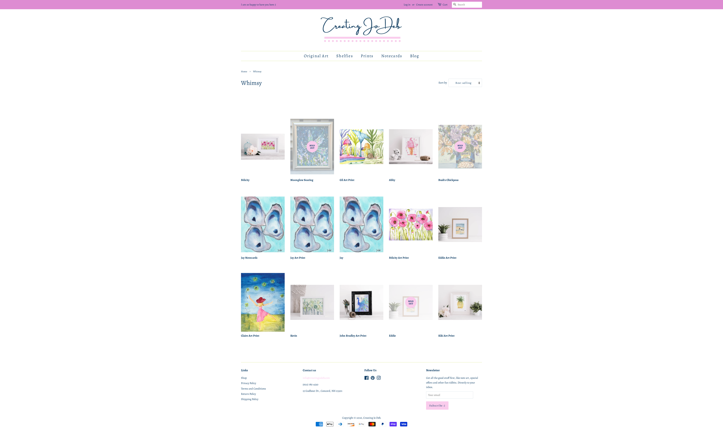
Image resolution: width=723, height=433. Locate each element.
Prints (367, 56)
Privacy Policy (248, 383)
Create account (424, 4)
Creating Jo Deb (371, 418)
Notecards (391, 56)
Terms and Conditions (253, 388)
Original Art (316, 56)
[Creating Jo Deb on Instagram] (379, 378)
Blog (414, 56)
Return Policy (248, 394)
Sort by (443, 83)
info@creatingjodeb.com (316, 378)
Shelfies (344, 56)
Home (244, 71)
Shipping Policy (249, 399)
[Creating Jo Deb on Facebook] (366, 378)
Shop (244, 378)
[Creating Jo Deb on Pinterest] (373, 378)
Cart (445, 4)
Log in (407, 4)
